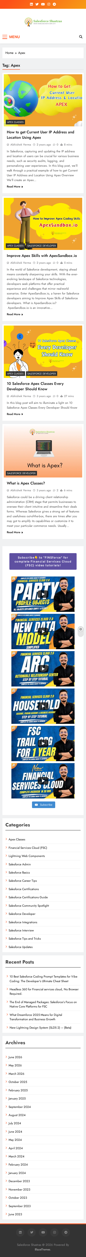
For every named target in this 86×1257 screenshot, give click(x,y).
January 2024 (17, 1173)
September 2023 (20, 1206)
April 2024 (16, 1148)
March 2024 (16, 1156)
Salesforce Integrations (23, 922)
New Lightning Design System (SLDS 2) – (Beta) (40, 1027)
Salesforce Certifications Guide (28, 897)
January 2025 (17, 1098)
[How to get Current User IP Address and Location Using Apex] (43, 100)
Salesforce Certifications (24, 889)
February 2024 (18, 1164)
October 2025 (18, 1082)
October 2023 (18, 1198)
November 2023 (19, 1189)
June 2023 (15, 1214)
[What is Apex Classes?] (43, 451)
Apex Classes (15, 122)
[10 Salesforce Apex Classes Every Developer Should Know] (43, 352)
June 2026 (15, 1057)
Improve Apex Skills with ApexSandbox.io (42, 255)
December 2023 (19, 1181)
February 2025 (18, 1090)
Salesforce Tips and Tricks (25, 938)
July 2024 (15, 1123)
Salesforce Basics (19, 872)
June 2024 (15, 1131)
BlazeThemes (42, 1249)
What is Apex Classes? (26, 483)
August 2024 (17, 1115)
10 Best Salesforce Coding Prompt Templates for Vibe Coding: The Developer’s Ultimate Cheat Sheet (43, 978)
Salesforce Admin (20, 864)
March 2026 (16, 1074)
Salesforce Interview (21, 930)
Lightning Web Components (27, 856)
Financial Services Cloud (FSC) (28, 848)
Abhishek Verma (20, 145)
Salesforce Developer (41, 246)
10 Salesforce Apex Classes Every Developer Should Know (35, 386)
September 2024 (20, 1107)
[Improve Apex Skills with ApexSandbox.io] (43, 224)
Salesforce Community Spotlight (29, 905)
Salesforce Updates (21, 947)
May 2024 (15, 1140)
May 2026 (15, 1065)
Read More (13, 186)
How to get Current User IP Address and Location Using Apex (40, 134)
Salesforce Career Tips (23, 881)
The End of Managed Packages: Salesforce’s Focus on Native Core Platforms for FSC (43, 1004)
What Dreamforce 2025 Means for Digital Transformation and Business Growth (36, 1017)
